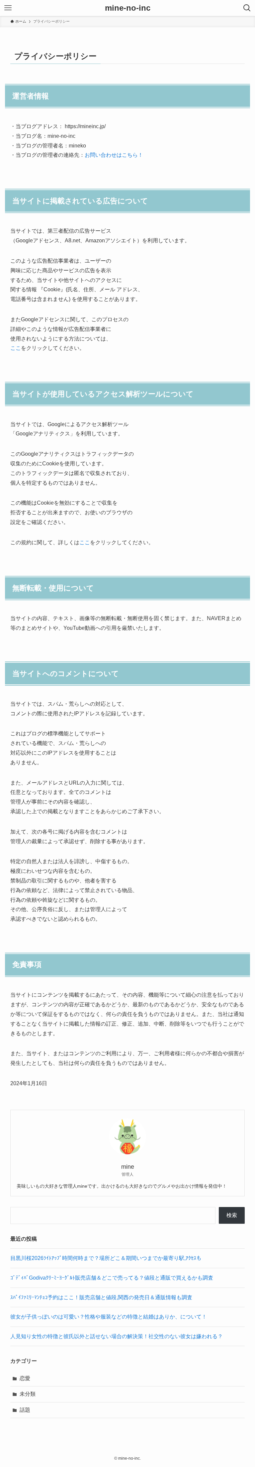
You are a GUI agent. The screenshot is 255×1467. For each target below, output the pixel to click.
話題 (25, 1410)
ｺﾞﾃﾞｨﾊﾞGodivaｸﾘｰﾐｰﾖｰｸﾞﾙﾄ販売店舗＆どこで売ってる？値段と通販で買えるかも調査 (111, 1278)
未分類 (28, 1394)
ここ (15, 348)
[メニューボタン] (8, 8)
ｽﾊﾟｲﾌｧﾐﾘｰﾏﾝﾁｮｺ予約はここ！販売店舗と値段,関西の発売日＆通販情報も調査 (101, 1297)
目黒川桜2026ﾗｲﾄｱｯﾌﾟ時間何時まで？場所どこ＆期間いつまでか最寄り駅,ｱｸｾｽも (106, 1258)
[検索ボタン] (247, 8)
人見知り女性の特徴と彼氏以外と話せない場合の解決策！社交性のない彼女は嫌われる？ (119, 1336)
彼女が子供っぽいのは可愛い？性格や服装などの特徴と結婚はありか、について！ (108, 1317)
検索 (231, 1215)
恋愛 (25, 1378)
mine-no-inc (127, 8)
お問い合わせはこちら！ (114, 155)
